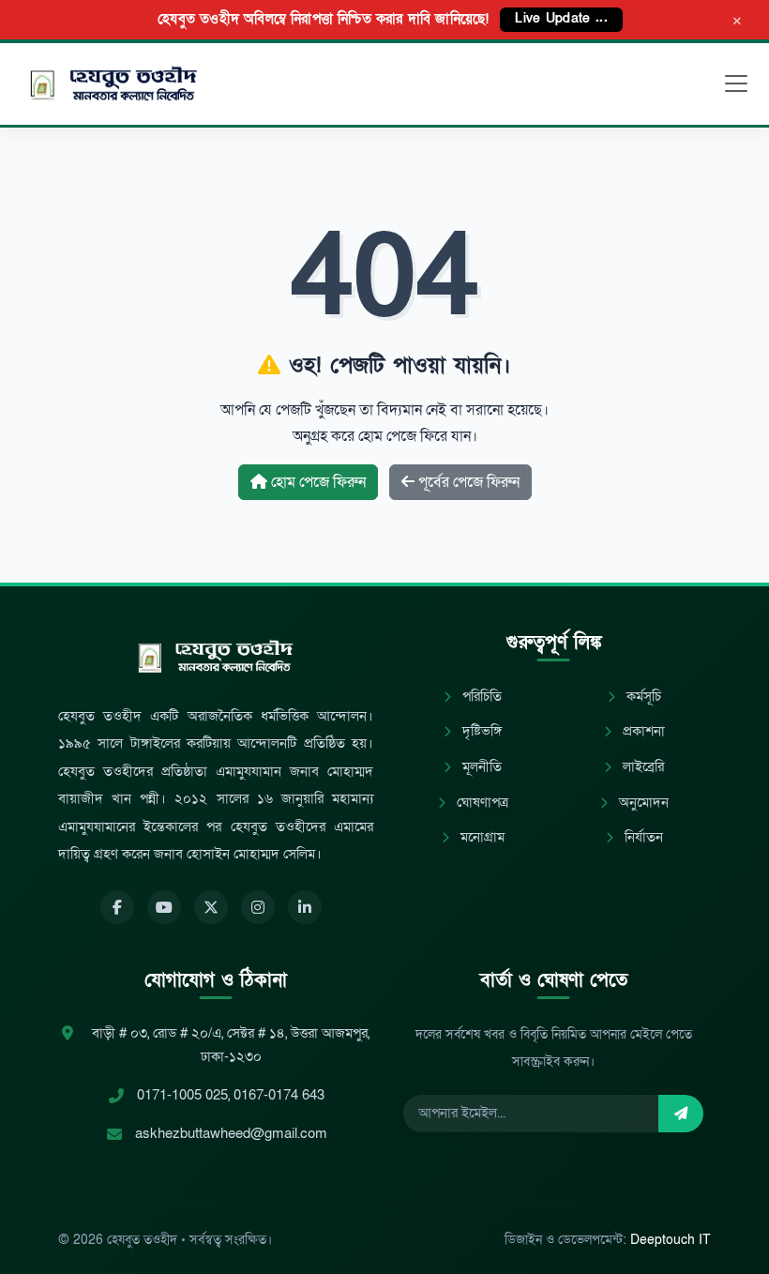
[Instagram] (258, 907)
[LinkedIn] (305, 907)
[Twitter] (211, 907)
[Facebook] (117, 907)
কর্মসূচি (642, 696)
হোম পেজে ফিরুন (316, 482)
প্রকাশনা (642, 731)
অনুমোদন (642, 802)
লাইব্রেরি (641, 767)
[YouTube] (164, 907)
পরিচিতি (480, 696)
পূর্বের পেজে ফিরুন (467, 482)
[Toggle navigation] (736, 83)
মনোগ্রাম (481, 837)
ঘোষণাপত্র (480, 802)
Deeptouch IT (670, 1240)
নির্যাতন (642, 837)
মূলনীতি (480, 767)
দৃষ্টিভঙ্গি (480, 731)
